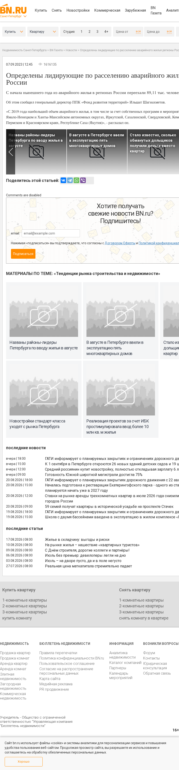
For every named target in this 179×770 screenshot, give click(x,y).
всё (138, 31)
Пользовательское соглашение (67, 663)
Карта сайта (49, 678)
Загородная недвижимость (13, 686)
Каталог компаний (125, 662)
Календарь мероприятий (120, 675)
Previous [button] (10, 151)
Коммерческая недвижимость (13, 696)
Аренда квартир (14, 663)
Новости (71, 50)
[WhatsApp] (76, 180)
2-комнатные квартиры (24, 605)
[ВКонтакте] (63, 180)
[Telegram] (70, 180)
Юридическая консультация (155, 665)
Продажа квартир (15, 653)
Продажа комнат (14, 658)
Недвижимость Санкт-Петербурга (24, 50)
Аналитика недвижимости (122, 655)
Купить (41, 10)
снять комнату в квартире (144, 618)
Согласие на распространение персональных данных (66, 671)
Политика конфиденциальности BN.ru (71, 658)
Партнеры (117, 668)
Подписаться (23, 254)
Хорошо (24, 761)
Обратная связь (157, 673)
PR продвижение (54, 689)
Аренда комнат (13, 669)
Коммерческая (107, 10)
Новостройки (78, 10)
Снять (57, 10)
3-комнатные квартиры (24, 611)
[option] (36, 151)
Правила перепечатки (58, 653)
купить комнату (17, 618)
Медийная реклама (55, 684)
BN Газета (156, 10)
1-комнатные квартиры (24, 600)
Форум (149, 653)
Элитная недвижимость (13, 676)
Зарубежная (135, 10)
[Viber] (83, 180)
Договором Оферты (120, 243)
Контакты (151, 658)
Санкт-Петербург (11, 16)
